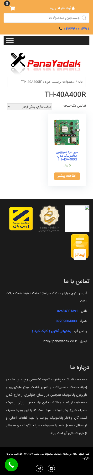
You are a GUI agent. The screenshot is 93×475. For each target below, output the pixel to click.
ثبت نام (66, 8)
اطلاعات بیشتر (67, 176)
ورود (53, 8)
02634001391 (76, 28)
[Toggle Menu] (10, 40)
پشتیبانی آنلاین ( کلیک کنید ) (51, 331)
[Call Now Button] (11, 464)
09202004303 (66, 321)
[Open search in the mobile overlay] (46, 18)
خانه (80, 82)
